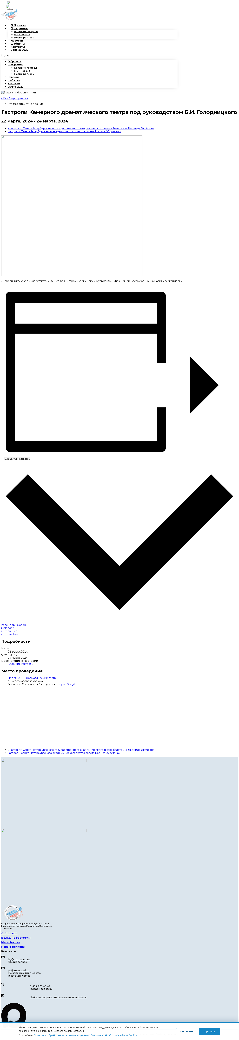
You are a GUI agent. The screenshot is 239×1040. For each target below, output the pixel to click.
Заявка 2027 (19, 49)
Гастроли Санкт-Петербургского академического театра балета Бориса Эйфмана (64, 131)
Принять (210, 1031)
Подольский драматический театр (32, 678)
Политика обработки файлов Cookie (114, 1035)
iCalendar (7, 628)
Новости (17, 40)
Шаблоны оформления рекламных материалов (58, 997)
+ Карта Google (66, 684)
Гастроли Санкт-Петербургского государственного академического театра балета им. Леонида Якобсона (81, 128)
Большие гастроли (26, 31)
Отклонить (186, 1031)
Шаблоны (18, 43)
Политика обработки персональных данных (61, 1035)
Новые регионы (24, 37)
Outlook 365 (9, 631)
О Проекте (18, 25)
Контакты (18, 46)
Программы (19, 28)
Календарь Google (14, 624)
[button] (89, 55)
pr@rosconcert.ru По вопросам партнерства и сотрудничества (24, 973)
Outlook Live (9, 634)
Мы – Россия (22, 34)
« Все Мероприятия (14, 98)
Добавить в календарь (17, 458)
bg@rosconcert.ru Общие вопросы (19, 960)
